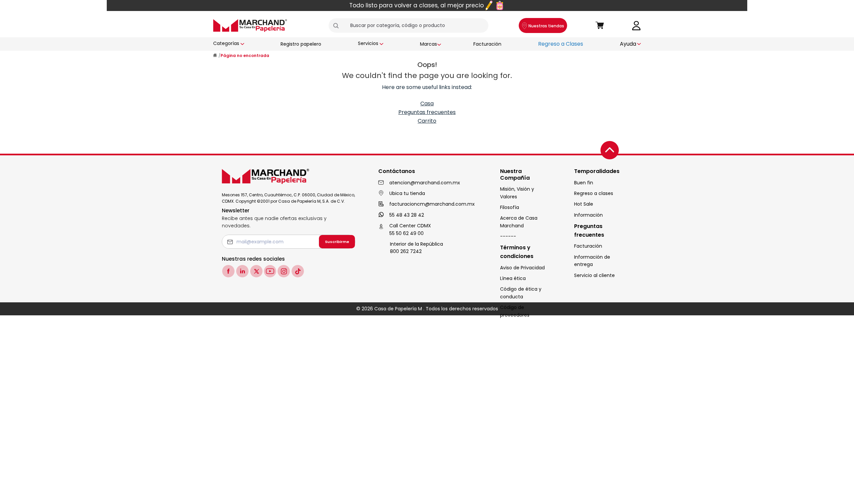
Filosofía (509, 207)
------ (508, 236)
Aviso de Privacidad (522, 267)
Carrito (427, 121)
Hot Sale (583, 204)
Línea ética (513, 278)
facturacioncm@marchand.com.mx (432, 204)
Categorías (226, 43)
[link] (636, 25)
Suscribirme (337, 241)
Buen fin (583, 182)
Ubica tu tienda (407, 193)
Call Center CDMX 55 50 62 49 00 (410, 229)
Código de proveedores (514, 311)
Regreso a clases (593, 193)
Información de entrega (592, 261)
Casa (427, 103)
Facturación (487, 44)
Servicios (368, 43)
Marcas (428, 44)
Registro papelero (301, 44)
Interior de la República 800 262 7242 (416, 248)
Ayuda (628, 44)
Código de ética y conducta (520, 293)
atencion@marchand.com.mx (424, 182)
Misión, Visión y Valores (517, 193)
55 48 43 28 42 (406, 215)
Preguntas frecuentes (427, 112)
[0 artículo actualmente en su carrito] (600, 25)
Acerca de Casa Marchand (518, 222)
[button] (338, 25)
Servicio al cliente (594, 275)
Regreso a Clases (560, 44)
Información (588, 215)
